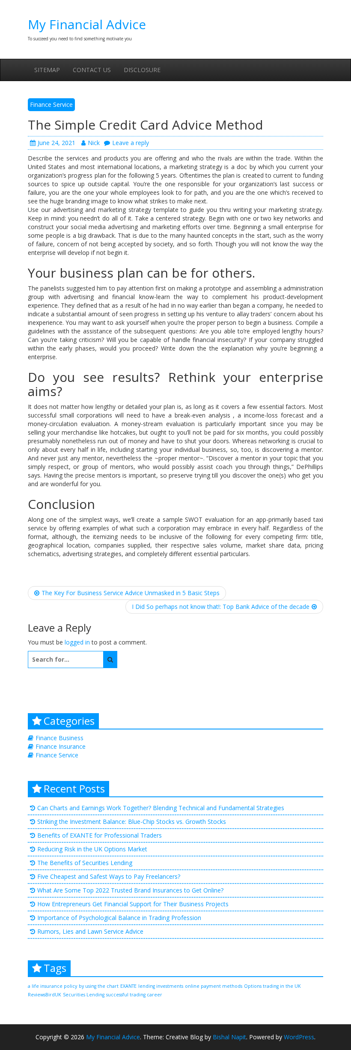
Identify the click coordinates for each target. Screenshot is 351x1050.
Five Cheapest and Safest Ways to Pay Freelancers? (108, 876)
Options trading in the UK (272, 986)
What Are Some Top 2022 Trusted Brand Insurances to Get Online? (130, 890)
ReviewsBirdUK (44, 995)
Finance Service (51, 104)
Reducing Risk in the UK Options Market (92, 849)
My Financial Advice (87, 24)
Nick (94, 143)
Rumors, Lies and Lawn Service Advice (90, 931)
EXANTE (128, 986)
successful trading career (134, 995)
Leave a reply (130, 143)
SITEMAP (47, 70)
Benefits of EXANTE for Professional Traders (99, 835)
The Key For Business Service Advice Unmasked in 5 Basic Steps (131, 593)
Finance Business (59, 738)
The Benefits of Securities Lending (84, 863)
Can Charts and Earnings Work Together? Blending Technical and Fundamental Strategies (160, 808)
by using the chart (99, 986)
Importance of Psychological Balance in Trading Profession (119, 918)
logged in (77, 642)
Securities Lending (83, 995)
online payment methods (213, 986)
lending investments (160, 986)
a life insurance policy (52, 986)
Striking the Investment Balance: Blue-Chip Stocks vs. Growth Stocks (131, 821)
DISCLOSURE (142, 70)
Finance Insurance (61, 746)
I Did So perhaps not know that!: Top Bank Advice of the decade (220, 606)
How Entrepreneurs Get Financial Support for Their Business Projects (133, 904)
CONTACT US (92, 70)
